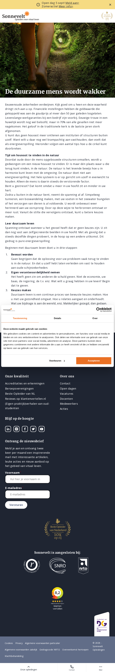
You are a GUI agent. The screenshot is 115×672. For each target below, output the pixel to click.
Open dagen (68, 388)
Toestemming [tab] (20, 318)
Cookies (9, 643)
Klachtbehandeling (14, 656)
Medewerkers (69, 403)
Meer (100, 670)
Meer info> (66, 6)
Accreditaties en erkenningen (24, 383)
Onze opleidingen (28, 669)
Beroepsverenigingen (19, 388)
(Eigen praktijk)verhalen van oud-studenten (27, 406)
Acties (64, 409)
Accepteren (94, 360)
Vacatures (66, 393)
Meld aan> (72, 3)
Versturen (16, 505)
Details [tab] (57, 318)
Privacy (19, 643)
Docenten (66, 398)
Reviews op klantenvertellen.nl (25, 398)
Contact (72, 670)
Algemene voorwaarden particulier (42, 643)
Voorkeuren (55, 360)
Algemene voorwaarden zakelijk (21, 649)
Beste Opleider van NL (20, 393)
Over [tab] (94, 318)
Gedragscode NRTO (50, 649)
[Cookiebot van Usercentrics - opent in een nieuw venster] (98, 309)
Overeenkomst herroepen (75, 649)
